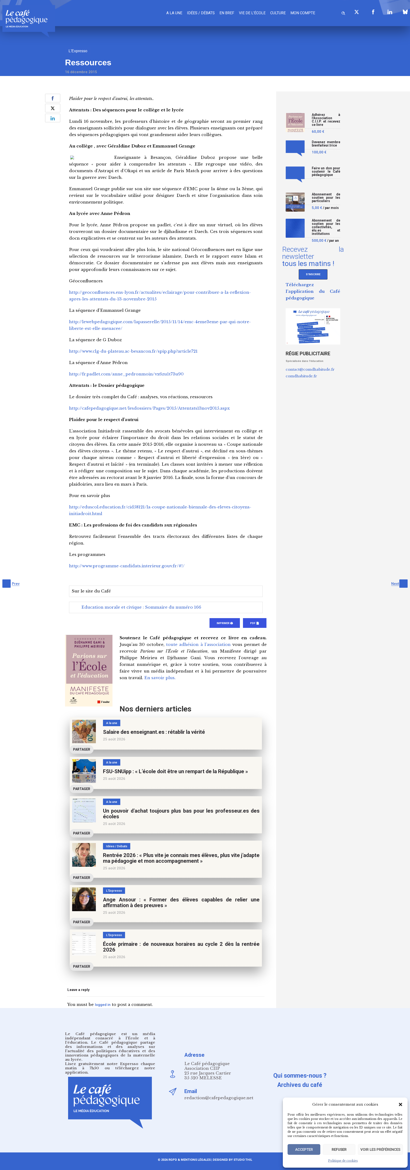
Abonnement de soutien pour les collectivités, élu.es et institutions (326, 227)
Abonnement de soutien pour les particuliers (326, 198)
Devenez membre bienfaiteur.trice (326, 143)
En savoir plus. (160, 677)
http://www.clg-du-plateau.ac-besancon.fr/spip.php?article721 (133, 351)
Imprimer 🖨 (225, 623)
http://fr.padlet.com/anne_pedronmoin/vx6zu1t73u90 (126, 374)
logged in (103, 1005)
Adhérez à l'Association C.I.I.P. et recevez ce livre (326, 120)
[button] (400, 1104)
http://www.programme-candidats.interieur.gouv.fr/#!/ (127, 566)
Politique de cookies (343, 1160)
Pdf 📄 (254, 623)
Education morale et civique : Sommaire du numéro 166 (141, 607)
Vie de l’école (252, 13)
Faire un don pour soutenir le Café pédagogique (326, 171)
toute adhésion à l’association (198, 644)
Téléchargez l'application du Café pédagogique (313, 291)
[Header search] (343, 12)
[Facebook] (373, 12)
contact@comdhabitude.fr (310, 369)
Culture (278, 13)
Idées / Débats (201, 13)
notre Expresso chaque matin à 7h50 (110, 1065)
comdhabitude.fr (301, 376)
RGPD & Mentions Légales (189, 1159)
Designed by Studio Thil (232, 1159)
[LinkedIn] (390, 12)
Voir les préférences (380, 1149)
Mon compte (302, 13)
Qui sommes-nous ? (299, 1075)
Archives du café (299, 1084)
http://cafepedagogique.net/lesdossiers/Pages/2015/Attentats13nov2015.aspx (149, 408)
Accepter (304, 1149)
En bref (226, 13)
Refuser (339, 1149)
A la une (174, 13)
